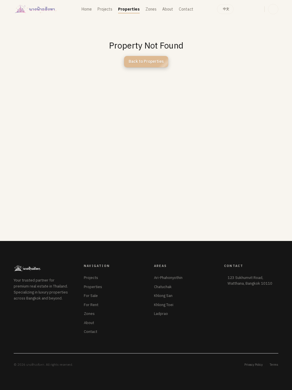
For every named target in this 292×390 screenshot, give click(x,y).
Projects (91, 278)
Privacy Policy (253, 365)
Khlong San (163, 296)
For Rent (91, 305)
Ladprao (161, 314)
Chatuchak (163, 287)
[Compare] (242, 9)
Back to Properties (146, 61)
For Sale (91, 296)
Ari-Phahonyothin (168, 278)
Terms (273, 365)
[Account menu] (273, 9)
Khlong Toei (163, 305)
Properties (93, 287)
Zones (89, 314)
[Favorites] (256, 9)
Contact (90, 332)
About (89, 323)
